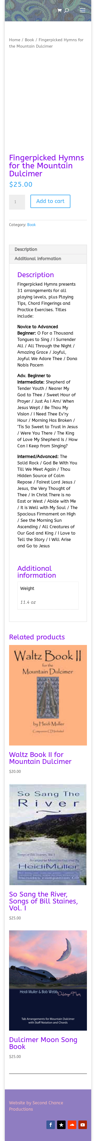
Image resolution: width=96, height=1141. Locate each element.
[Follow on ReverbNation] (61, 1125)
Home (14, 40)
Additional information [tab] (38, 258)
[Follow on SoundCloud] (72, 1125)
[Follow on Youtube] (82, 1125)
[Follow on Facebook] (50, 1125)
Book (29, 40)
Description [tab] (26, 249)
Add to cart (50, 201)
